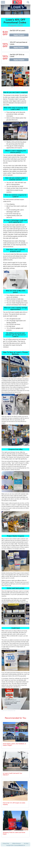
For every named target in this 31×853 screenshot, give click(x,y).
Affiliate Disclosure (16, 843)
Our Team (26, 843)
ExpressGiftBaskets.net (19, 845)
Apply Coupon (19, 35)
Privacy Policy (6, 843)
